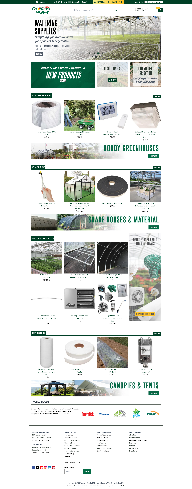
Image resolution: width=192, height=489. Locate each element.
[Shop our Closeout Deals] (145, 277)
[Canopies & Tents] (96, 388)
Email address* (69, 467)
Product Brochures (104, 435)
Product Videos (102, 440)
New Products (102, 446)
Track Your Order (70, 437)
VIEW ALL (157, 96)
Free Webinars (102, 443)
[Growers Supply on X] (37, 467)
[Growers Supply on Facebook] (33, 467)
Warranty (67, 456)
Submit (87, 471)
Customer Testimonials (138, 440)
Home (69, 486)
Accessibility (69, 454)
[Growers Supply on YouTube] (41, 467)
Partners (132, 443)
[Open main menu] (31, 2)
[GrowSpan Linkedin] (49, 467)
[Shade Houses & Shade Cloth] (96, 222)
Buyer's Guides (102, 437)
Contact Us (68, 435)
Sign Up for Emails (103, 451)
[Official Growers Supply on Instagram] (45, 467)
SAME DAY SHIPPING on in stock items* (72, 2)
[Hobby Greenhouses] (96, 151)
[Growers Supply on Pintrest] (53, 467)
